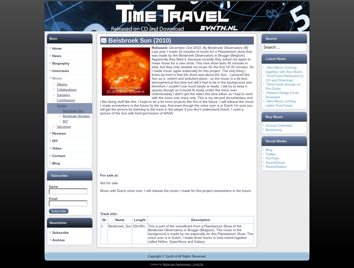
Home (57, 48)
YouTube (272, 158)
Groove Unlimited (279, 125)
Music (57, 78)
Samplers (63, 95)
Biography (60, 63)
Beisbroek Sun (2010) (139, 40)
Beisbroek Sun (73, 111)
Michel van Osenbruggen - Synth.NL (183, 264)
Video (57, 148)
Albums (62, 84)
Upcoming (64, 127)
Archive (58, 240)
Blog (56, 163)
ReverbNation (276, 167)
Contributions (66, 100)
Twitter (271, 154)
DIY (55, 141)
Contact (58, 156)
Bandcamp (274, 130)
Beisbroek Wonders (76, 116)
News (56, 56)
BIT (65, 121)
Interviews (60, 71)
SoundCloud (275, 162)
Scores (62, 105)
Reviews (59, 133)
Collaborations (67, 90)
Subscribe (58, 211)
